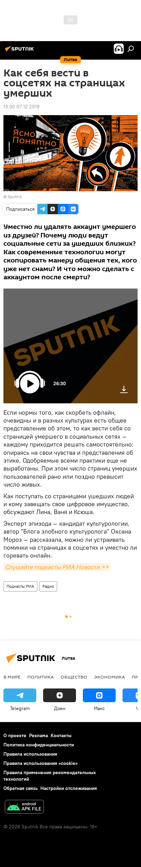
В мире (12, 677)
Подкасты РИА (20, 586)
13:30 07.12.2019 (21, 106)
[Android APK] (24, 807)
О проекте (14, 735)
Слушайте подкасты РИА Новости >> (56, 567)
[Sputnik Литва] (20, 51)
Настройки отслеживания (68, 788)
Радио (48, 586)
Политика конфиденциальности (38, 745)
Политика (40, 677)
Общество (74, 677)
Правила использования (30, 754)
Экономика (109, 677)
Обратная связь (20, 788)
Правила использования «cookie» (40, 763)
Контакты (61, 735)
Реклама (38, 735)
